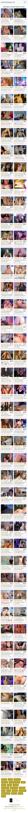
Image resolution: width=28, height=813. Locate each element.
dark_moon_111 (18, 703)
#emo (23, 782)
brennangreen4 (5, 549)
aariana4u (17, 446)
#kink (3, 790)
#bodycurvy (22, 790)
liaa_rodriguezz (5, 515)
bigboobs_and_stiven (18, 292)
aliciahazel (17, 686)
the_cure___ (5, 583)
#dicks (9, 785)
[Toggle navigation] (25, 2)
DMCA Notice (21, 808)
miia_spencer (18, 327)
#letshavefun (5, 787)
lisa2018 (3, 70)
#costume (4, 782)
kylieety (16, 549)
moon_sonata (18, 566)
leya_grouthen (5, 156)
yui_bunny (17, 412)
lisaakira (3, 207)
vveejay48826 (18, 617)
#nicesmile (17, 779)
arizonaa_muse (5, 771)
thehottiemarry (5, 720)
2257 (14, 810)
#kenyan (14, 793)
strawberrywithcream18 (5, 429)
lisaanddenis (18, 720)
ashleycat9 (4, 36)
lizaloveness (18, 669)
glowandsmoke (5, 258)
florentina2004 (18, 463)
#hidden (4, 779)
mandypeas (5, 241)
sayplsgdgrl (18, 19)
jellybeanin (4, 173)
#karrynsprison (5, 793)
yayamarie (17, 532)
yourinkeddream (18, 241)
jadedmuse (17, 207)
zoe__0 (16, 190)
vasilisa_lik (4, 686)
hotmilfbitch (5, 19)
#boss (8, 790)
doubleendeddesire (5, 446)
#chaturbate (14, 787)
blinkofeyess (18, 395)
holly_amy (4, 669)
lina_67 (16, 104)
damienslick (18, 498)
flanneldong (18, 224)
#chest (4, 785)
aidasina (16, 310)
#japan (10, 779)
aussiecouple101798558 (18, 481)
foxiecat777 (18, 652)
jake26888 (4, 532)
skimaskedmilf (18, 156)
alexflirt (16, 754)
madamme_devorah (5, 190)
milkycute (17, 87)
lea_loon (4, 412)
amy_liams (4, 754)
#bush (3, 796)
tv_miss (16, 378)
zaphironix (17, 737)
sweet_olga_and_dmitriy (5, 566)
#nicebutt (22, 787)
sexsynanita (4, 378)
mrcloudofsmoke (5, 703)
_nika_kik (17, 138)
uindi (16, 53)
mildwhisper (5, 600)
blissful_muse (18, 275)
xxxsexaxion (18, 429)
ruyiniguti (17, 771)
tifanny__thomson (5, 652)
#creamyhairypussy (14, 782)
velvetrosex (5, 361)
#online (20, 793)
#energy (16, 785)
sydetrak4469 (18, 515)
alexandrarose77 (5, 104)
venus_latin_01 (18, 635)
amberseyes (5, 327)
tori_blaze (4, 53)
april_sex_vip (5, 395)
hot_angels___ (5, 481)
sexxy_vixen (18, 344)
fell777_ (3, 737)
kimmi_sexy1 (5, 463)
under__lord (5, 310)
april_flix (17, 36)
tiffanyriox (17, 70)
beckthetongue (5, 87)
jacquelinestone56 (5, 344)
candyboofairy (5, 275)
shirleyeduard (5, 617)
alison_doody (18, 173)
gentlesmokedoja (18, 600)
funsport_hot (18, 121)
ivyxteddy (4, 635)
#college (15, 790)
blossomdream (18, 361)
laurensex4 (4, 292)
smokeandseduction (5, 138)
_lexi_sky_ (17, 583)
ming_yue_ (17, 258)
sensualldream (5, 121)
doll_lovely (4, 224)
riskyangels (4, 498)
